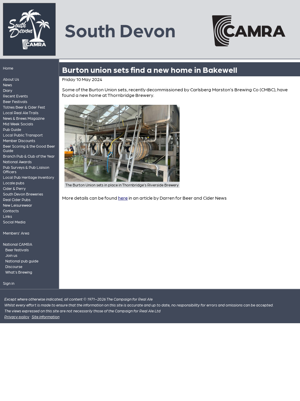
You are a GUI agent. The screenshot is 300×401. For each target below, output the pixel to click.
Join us (11, 255)
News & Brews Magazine (24, 118)
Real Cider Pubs (16, 199)
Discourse (13, 266)
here (123, 198)
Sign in (8, 283)
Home (8, 68)
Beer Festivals (15, 101)
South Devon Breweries (23, 194)
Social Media (14, 222)
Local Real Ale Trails (20, 112)
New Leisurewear (17, 205)
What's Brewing (18, 272)
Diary (7, 90)
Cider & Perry (14, 188)
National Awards (17, 161)
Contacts (11, 210)
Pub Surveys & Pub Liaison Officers (26, 169)
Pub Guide (12, 129)
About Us (11, 79)
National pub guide (21, 261)
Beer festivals (17, 249)
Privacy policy (16, 316)
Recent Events (15, 96)
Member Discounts (19, 140)
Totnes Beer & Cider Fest (24, 107)
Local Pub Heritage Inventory (28, 177)
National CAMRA (17, 244)
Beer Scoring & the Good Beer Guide (29, 148)
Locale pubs (13, 183)
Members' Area (16, 233)
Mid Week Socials (18, 124)
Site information (45, 316)
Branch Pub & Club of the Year (29, 156)
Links (7, 216)
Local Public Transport (23, 135)
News (7, 84)
